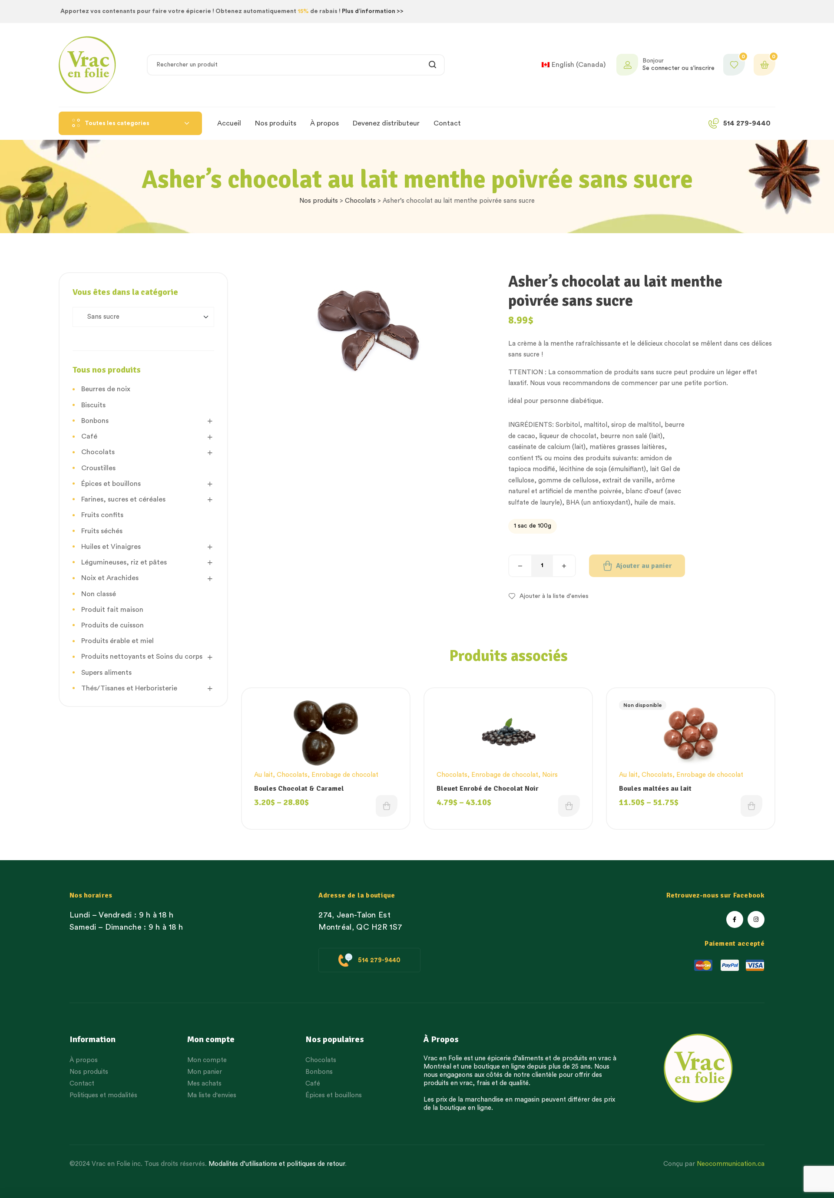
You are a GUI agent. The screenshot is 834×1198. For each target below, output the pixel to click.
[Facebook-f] (734, 919)
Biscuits (93, 405)
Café (89, 436)
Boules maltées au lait (655, 788)
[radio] (532, 526)
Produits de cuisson (112, 625)
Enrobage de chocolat (344, 775)
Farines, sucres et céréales (123, 499)
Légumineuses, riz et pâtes (124, 562)
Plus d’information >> (373, 11)
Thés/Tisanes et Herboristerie (129, 688)
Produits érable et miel (117, 640)
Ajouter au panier (644, 565)
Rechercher (433, 65)
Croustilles (98, 468)
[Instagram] (756, 919)
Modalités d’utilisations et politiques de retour (276, 1164)
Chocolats (360, 201)
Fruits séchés (101, 531)
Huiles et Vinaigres (111, 546)
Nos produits (318, 201)
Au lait (263, 775)
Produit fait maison (112, 609)
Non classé (98, 594)
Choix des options (386, 806)
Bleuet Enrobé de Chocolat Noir (488, 788)
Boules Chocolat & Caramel (299, 788)
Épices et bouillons (111, 483)
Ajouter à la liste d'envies (554, 596)
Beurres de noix (105, 389)
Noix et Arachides (110, 577)
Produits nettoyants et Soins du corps (141, 656)
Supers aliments (106, 672)
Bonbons (95, 420)
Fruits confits (102, 515)
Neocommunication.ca (730, 1164)
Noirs (550, 775)
